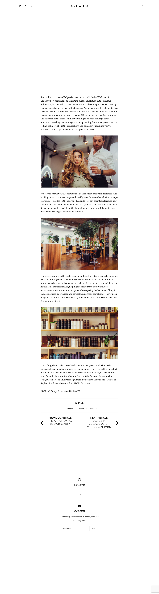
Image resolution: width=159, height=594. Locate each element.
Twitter (81, 408)
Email (92, 408)
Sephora (45, 383)
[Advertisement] (79, 75)
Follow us (79, 494)
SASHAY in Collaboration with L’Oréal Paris (99, 422)
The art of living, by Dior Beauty (60, 420)
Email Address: (66, 528)
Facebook (69, 408)
